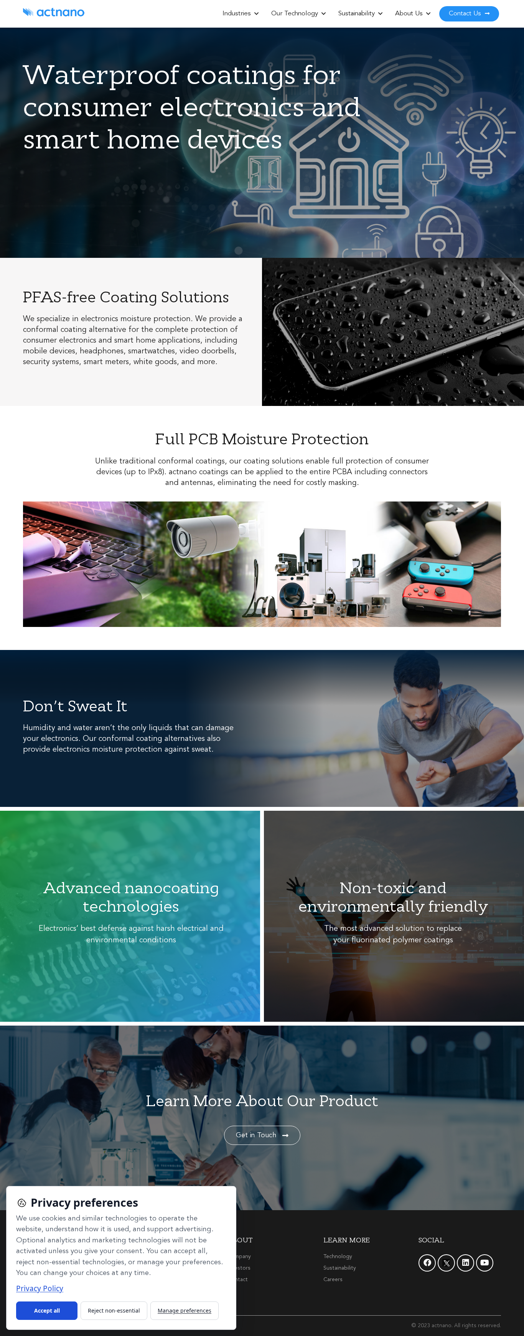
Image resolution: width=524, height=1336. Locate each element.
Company (239, 1256)
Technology (337, 1256)
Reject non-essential (114, 1310)
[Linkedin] (465, 1263)
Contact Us (466, 13)
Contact (237, 1279)
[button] (256, 13)
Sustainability (356, 13)
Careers (333, 1279)
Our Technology (294, 13)
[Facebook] (427, 1263)
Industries (236, 13)
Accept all (47, 1310)
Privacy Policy (39, 1288)
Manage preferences (184, 1310)
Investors (238, 1268)
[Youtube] (484, 1263)
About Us (409, 13)
